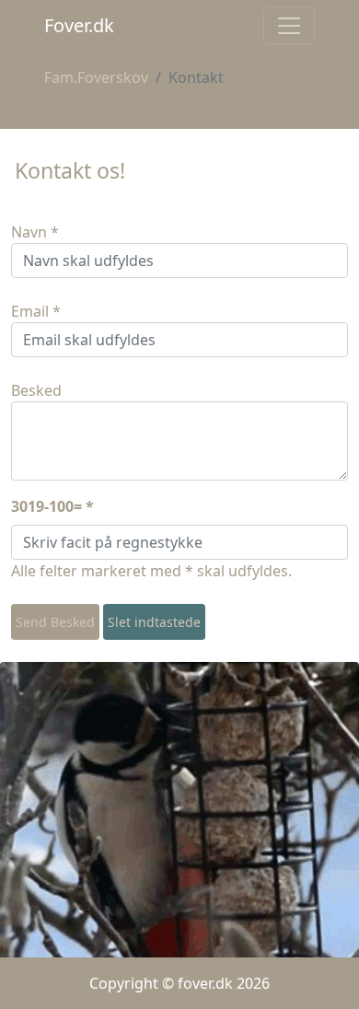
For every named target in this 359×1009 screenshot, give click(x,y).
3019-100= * (52, 506)
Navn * (35, 232)
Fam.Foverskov (96, 77)
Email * (36, 311)
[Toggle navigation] (289, 25)
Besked (36, 390)
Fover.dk (79, 25)
